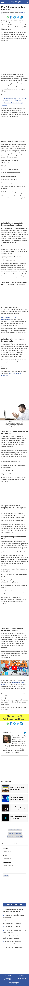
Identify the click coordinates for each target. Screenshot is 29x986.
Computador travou (15, 830)
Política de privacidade (7, 979)
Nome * (5, 848)
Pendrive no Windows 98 (12, 926)
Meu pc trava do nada (15, 833)
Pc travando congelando (14, 836)
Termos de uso (21, 978)
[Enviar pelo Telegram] (14, 17)
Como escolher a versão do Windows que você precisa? (13, 910)
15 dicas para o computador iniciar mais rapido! (12, 943)
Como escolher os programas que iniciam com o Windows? (13, 922)
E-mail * (5, 855)
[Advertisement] (14, 57)
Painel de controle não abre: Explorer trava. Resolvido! (12, 937)
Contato (21, 975)
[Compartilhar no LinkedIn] (21, 17)
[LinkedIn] (25, 733)
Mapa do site (7, 975)
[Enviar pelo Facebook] (11, 17)
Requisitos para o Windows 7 (13, 947)
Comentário (7, 862)
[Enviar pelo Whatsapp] (7, 17)
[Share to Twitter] (18, 17)
